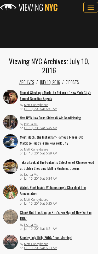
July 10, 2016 (50, 82)
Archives (26, 82)
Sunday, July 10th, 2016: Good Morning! (46, 237)
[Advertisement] (49, 30)
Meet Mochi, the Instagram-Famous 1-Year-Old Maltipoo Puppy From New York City (51, 140)
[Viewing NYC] (28, 7)
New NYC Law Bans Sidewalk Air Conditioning (50, 117)
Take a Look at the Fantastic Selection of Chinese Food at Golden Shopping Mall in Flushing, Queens (57, 165)
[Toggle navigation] (90, 7)
